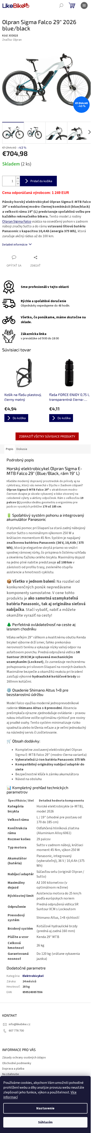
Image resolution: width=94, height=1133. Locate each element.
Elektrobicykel (33, 976)
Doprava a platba (13, 1069)
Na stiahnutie (10, 1074)
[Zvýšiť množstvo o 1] (18, 178)
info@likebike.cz (19, 1024)
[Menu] (84, 5)
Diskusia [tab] (21, 449)
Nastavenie (45, 1108)
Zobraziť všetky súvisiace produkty (47, 436)
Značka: (12, 40)
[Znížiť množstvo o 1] (18, 183)
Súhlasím (45, 1122)
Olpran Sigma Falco (16, 221)
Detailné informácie (15, 244)
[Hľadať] (61, 5)
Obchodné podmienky (16, 1063)
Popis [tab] (9, 449)
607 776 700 (16, 1030)
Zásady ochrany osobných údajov (24, 1057)
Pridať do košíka (41, 181)
